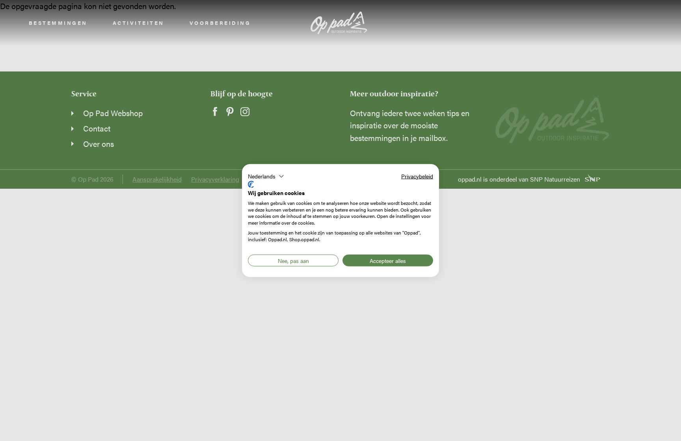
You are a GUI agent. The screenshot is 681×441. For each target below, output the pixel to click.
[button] (266, 176)
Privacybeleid (417, 176)
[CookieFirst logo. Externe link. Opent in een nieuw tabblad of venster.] (251, 184)
